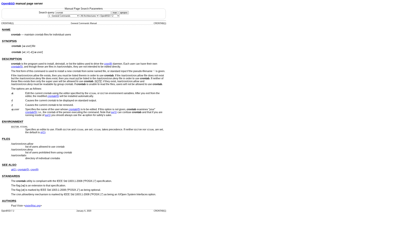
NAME (6, 29)
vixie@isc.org (32, 205)
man (115, 12)
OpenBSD (8, 3)
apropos (123, 12)
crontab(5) (17, 66)
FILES (6, 138)
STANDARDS (11, 176)
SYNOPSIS (9, 41)
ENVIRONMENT (12, 121)
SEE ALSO (9, 164)
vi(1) (42, 132)
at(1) (13, 169)
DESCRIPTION (12, 59)
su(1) (114, 112)
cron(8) (108, 63)
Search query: (47, 12)
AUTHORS (9, 201)
